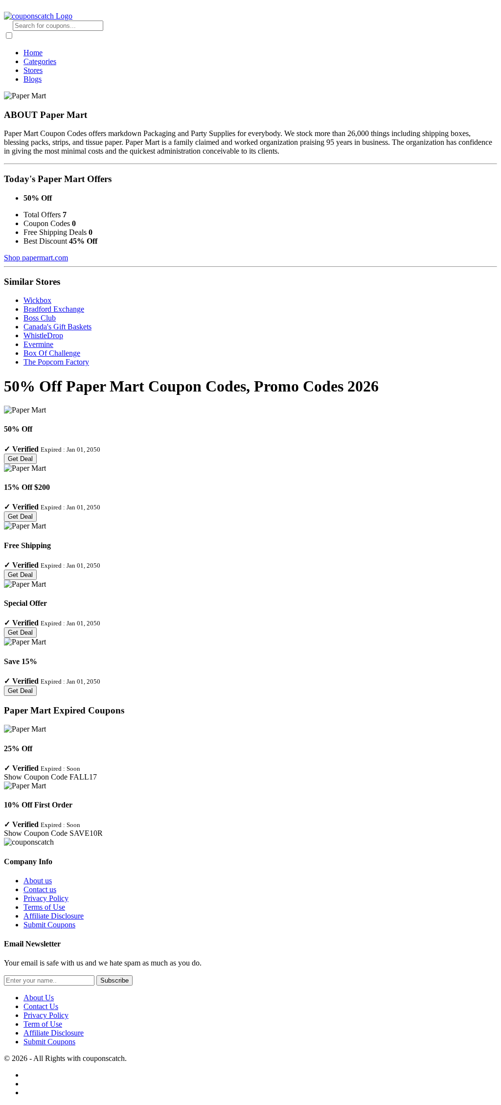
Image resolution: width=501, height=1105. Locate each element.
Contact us (39, 889)
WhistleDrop (43, 335)
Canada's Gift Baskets (57, 326)
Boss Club (39, 318)
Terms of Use (44, 907)
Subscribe (114, 980)
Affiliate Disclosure (53, 916)
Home (33, 52)
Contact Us (40, 1006)
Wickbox (37, 300)
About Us (38, 997)
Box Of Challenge (51, 353)
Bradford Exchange (53, 309)
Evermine (38, 344)
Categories (39, 61)
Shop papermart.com (36, 257)
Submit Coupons (49, 925)
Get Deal (20, 458)
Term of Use (42, 1024)
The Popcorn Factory (56, 362)
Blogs (32, 79)
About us (37, 880)
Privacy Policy (45, 898)
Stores (33, 70)
